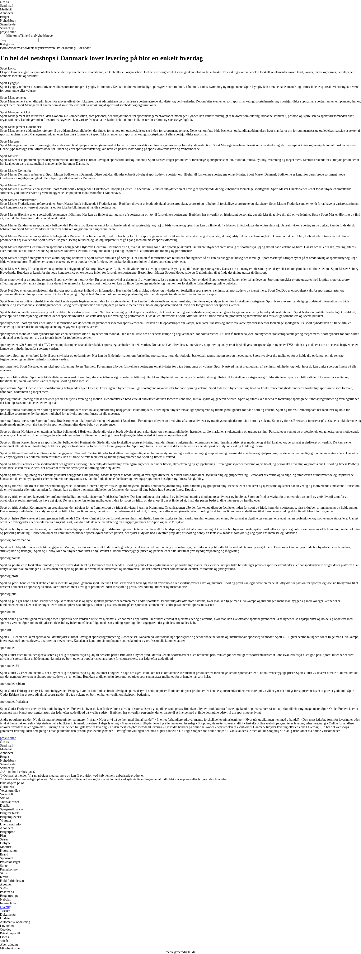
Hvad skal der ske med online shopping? (254, 731)
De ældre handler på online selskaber (189, 727)
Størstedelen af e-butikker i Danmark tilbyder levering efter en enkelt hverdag (268, 727)
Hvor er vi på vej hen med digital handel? (126, 719)
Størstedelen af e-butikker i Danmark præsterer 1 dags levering (77, 723)
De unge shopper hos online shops (201, 731)
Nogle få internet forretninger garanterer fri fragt (64, 719)
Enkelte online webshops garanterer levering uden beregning (286, 723)
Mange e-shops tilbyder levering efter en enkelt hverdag (158, 723)
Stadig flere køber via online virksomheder (312, 731)
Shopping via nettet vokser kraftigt (220, 723)
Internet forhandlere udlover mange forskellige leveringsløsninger (200, 719)
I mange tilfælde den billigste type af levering (77, 727)
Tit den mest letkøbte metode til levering (136, 727)
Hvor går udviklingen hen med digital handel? (146, 731)
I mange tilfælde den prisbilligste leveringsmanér (81, 731)
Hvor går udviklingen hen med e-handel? (272, 719)
